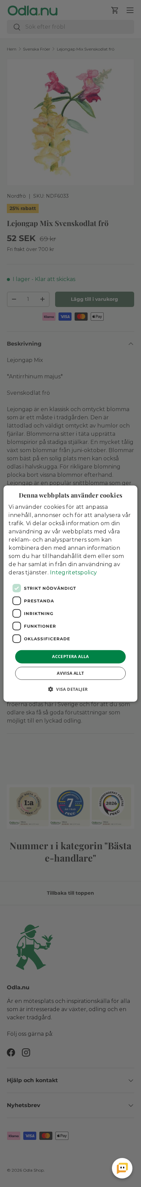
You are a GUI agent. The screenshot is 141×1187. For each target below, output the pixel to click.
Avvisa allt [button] (70, 673)
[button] (70, 689)
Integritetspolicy (73, 572)
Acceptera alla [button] (70, 656)
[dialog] (70, 594)
